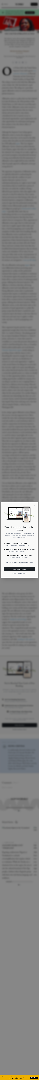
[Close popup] (34, 505)
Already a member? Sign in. (19, 573)
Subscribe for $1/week (19, 569)
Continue (33, 1077)
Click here (11, 1078)
